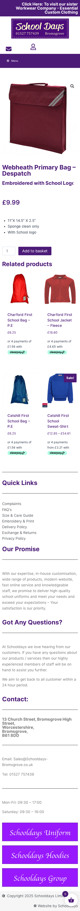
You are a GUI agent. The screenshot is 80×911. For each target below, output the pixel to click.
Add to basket (35, 251)
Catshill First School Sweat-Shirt (58, 421)
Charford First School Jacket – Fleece (59, 320)
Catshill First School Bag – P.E (18, 421)
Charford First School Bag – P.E (19, 320)
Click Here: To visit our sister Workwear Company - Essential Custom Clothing (47, 8)
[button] (72, 86)
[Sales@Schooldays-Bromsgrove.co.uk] (8, 49)
